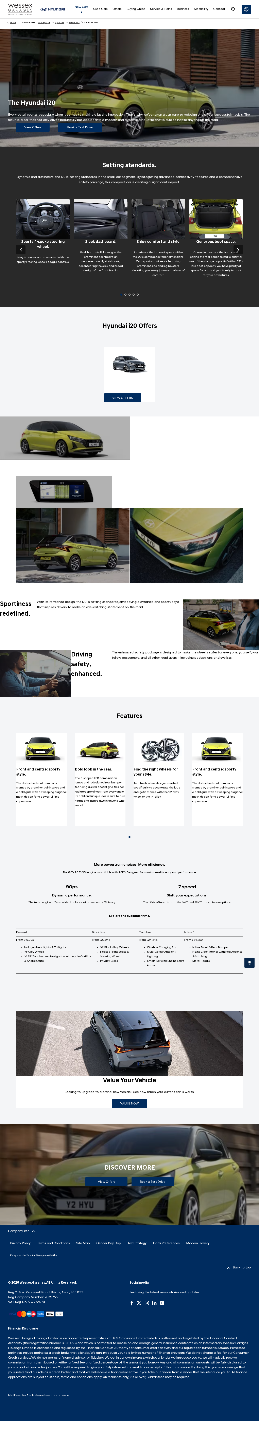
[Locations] (233, 9)
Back (13, 22)
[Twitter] (139, 1303)
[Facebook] (131, 1303)
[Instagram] (147, 1303)
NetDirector (17, 1395)
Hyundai (59, 22)
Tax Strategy (136, 1243)
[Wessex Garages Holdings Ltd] (20, 9)
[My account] (246, 9)
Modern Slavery (197, 1243)
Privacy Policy (20, 1243)
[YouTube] (162, 1303)
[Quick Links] (249, 963)
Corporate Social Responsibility (33, 1255)
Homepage (44, 22)
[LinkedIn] (154, 1303)
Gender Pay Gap (108, 1243)
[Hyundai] (52, 9)
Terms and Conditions (53, 1243)
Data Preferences (166, 1243)
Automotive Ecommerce (50, 1395)
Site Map (83, 1243)
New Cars (74, 22)
